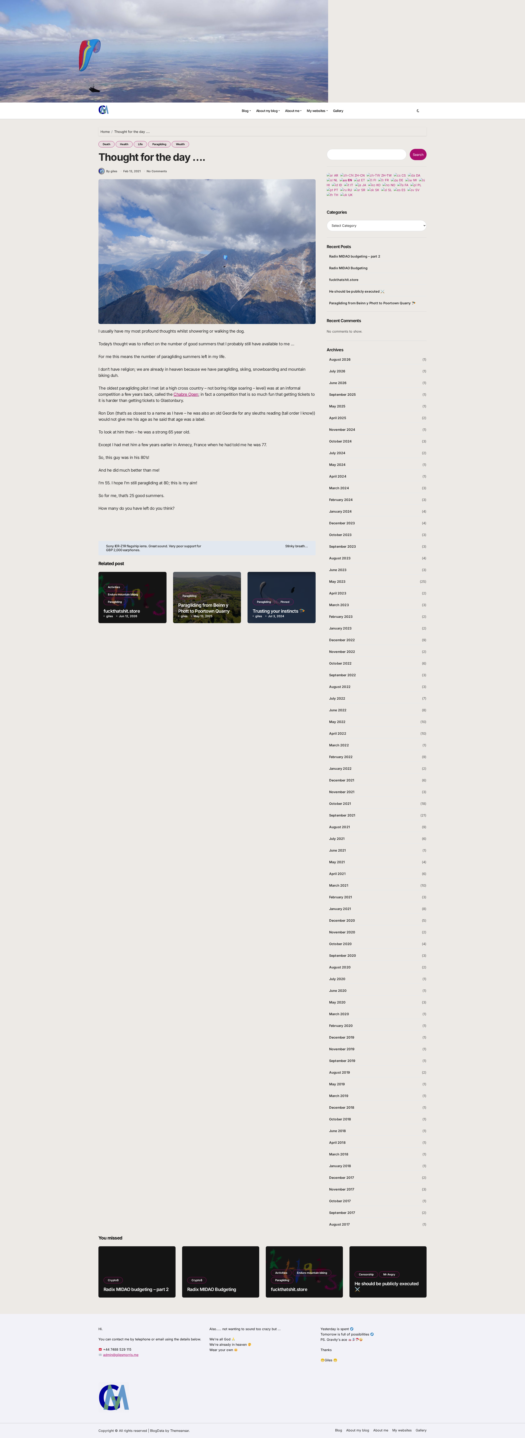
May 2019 (337, 1084)
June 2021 (337, 850)
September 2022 (342, 675)
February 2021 (340, 897)
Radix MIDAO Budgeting (348, 268)
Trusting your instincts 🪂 (279, 611)
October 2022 (340, 663)
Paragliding (159, 144)
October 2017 (340, 1201)
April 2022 (337, 733)
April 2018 (337, 1142)
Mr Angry (389, 1274)
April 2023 (337, 593)
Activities (114, 587)
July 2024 (337, 453)
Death (106, 144)
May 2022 (337, 722)
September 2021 (342, 815)
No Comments (157, 171)
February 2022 (341, 757)
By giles (111, 171)
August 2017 (339, 1224)
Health (124, 144)
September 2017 (342, 1213)
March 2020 (339, 1014)
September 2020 (342, 955)
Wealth (180, 144)
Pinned (285, 601)
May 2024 (337, 465)
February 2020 (341, 1026)
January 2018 (340, 1166)
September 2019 (342, 1061)
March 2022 (339, 745)
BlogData (157, 1431)
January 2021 (340, 909)
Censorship (366, 1274)
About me (292, 111)
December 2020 (342, 920)
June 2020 (338, 991)
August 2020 (340, 967)
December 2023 (342, 523)
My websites (316, 111)
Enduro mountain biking (123, 594)
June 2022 (338, 710)
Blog (245, 111)
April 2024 (337, 476)
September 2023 (342, 546)
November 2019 (342, 1049)
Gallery (338, 111)
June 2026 (338, 383)
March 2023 (339, 605)
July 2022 (337, 698)
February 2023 (341, 617)
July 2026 (337, 371)
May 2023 (337, 581)
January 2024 (340, 511)
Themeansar (179, 1431)
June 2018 (337, 1131)
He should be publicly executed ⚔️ (357, 291)
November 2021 (342, 792)
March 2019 (338, 1096)
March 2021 (338, 885)
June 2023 (338, 570)
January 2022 (340, 768)
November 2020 (342, 932)
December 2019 (341, 1037)
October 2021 (340, 804)
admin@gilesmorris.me (120, 1355)
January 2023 (340, 628)
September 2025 (342, 394)
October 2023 (340, 535)
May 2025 (337, 406)
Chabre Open (185, 394)
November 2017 (341, 1189)
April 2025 (337, 418)
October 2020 (340, 944)
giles (109, 616)
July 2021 (337, 839)
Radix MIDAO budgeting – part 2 (354, 256)
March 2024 (339, 488)
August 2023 (339, 558)
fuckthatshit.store (122, 611)
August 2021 (339, 827)
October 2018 (340, 1119)
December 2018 (341, 1107)
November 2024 (342, 430)
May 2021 (337, 862)
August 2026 (339, 359)
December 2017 (341, 1178)
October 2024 (340, 441)
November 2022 (342, 652)
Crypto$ (113, 1280)
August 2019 (339, 1072)
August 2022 (339, 687)
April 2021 (337, 874)
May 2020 (337, 1002)
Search (418, 155)
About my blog (267, 111)
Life (140, 144)
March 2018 (338, 1154)
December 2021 (341, 780)
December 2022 (342, 640)
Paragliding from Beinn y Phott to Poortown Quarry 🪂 (204, 610)
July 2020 (337, 979)
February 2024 (341, 500)
